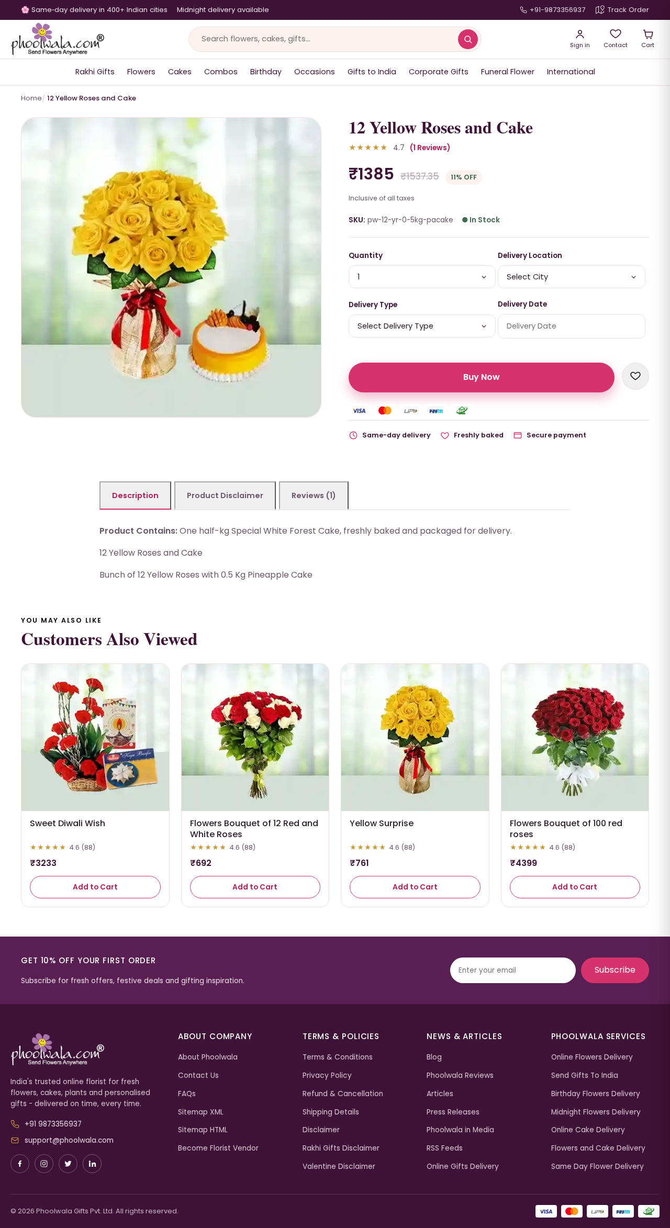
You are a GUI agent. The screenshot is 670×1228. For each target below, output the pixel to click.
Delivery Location (530, 256)
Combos (221, 71)
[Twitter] (68, 1163)
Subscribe (615, 970)
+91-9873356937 (557, 10)
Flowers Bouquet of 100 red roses (566, 828)
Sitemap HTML (203, 1130)
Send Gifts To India (584, 1075)
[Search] (468, 39)
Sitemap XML (201, 1112)
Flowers (141, 71)
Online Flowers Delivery (592, 1057)
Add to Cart (95, 887)
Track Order (628, 10)
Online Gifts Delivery (463, 1166)
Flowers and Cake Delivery (598, 1148)
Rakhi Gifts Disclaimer (341, 1148)
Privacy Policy (327, 1075)
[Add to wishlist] (635, 376)
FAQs (187, 1094)
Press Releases (453, 1112)
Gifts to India (372, 71)
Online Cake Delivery (588, 1130)
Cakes (180, 71)
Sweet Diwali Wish (67, 823)
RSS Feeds (445, 1148)
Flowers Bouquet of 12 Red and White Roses (254, 828)
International (571, 71)
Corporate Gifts (438, 71)
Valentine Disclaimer (339, 1166)
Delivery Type (373, 305)
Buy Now (481, 377)
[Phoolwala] (86, 1049)
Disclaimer (321, 1130)
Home (31, 98)
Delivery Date (522, 304)
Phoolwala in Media (460, 1130)
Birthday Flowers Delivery (595, 1094)
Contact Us (198, 1075)
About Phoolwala (208, 1057)
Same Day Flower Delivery (597, 1166)
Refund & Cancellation (343, 1094)
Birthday (266, 71)
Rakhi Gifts (95, 71)
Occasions (314, 71)
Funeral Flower (507, 71)
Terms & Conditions (338, 1057)
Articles (440, 1094)
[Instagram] (44, 1163)
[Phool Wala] (57, 39)
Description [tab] (135, 495)
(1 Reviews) (430, 148)
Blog (434, 1057)
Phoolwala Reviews (460, 1075)
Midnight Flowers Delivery (596, 1112)
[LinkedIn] (92, 1163)
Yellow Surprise (382, 823)
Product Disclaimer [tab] (225, 495)
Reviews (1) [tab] (314, 495)
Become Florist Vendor (218, 1148)
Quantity (366, 256)
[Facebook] (19, 1163)
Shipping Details (331, 1112)
